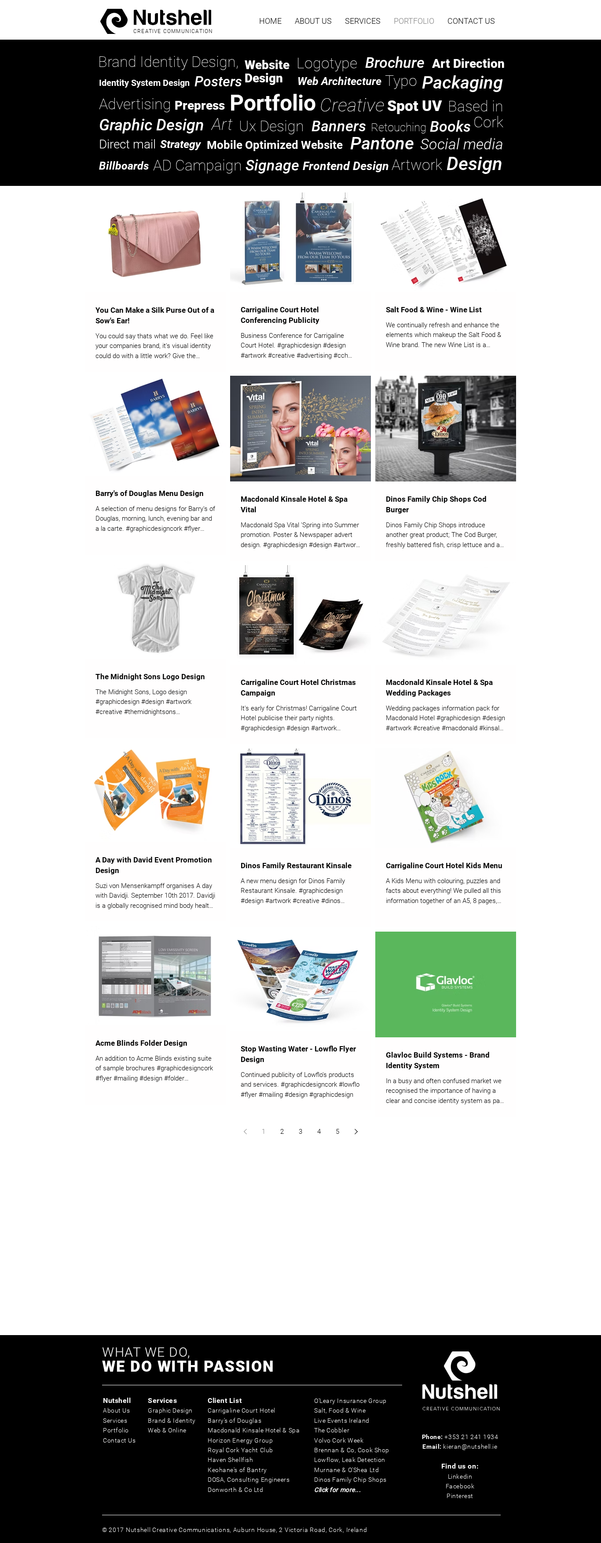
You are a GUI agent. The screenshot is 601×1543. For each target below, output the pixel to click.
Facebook (460, 1486)
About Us (116, 1410)
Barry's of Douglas (234, 1420)
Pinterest (460, 1495)
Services (115, 1420)
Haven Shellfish (230, 1459)
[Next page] (356, 1132)
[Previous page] (245, 1132)
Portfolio (116, 1430)
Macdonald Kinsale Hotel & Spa (254, 1430)
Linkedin (460, 1476)
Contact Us (119, 1440)
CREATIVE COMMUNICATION (173, 31)
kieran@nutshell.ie (470, 1446)
